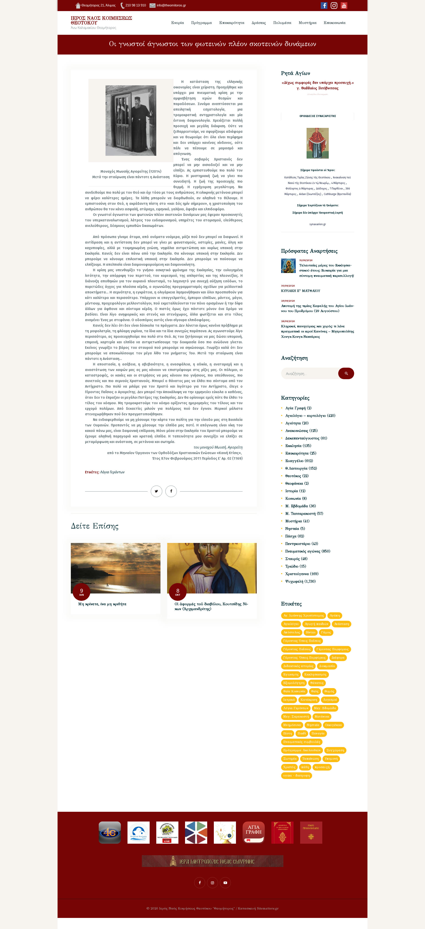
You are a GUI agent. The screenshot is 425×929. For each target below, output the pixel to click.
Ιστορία (291, 491)
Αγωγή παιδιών (316, 624)
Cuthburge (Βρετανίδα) (337, 194)
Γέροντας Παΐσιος (297, 649)
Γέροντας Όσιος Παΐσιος (302, 641)
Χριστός (289, 767)
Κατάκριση (309, 700)
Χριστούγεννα (297, 574)
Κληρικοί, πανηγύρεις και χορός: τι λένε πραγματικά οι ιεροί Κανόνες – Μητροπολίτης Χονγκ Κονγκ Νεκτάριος (317, 331)
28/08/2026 (288, 321)
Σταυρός (292, 559)
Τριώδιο (291, 566)
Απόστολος (291, 632)
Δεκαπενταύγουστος (302, 438)
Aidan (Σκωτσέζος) (310, 194)
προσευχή (322, 767)
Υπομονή (331, 759)
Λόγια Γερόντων (112, 472)
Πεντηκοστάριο (297, 544)
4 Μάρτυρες (338, 183)
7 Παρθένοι (336, 188)
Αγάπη (335, 615)
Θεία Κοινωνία (294, 691)
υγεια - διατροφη (296, 775)
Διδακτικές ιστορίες (298, 666)
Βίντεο (311, 632)
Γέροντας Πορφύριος (333, 649)
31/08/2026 (306, 260)
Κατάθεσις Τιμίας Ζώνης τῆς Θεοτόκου (307, 177)
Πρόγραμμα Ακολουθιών (302, 750)
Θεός (315, 691)
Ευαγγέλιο (294, 461)
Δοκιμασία (327, 666)
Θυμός (329, 691)
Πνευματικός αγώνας (302, 551)
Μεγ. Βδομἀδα (325, 708)
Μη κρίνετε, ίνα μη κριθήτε (102, 604)
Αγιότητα (293, 423)
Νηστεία (292, 529)
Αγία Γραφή (295, 408)
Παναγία (318, 733)
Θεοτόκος (293, 476)
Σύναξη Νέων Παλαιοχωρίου (317, 94)
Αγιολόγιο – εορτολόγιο (305, 416)
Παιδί (302, 733)
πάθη (305, 767)
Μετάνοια (322, 716)
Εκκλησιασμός (315, 674)
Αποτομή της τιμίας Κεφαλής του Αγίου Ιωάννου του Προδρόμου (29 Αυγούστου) (317, 308)
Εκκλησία (293, 446)
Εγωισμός (291, 674)
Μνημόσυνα (292, 725)
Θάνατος (317, 683)
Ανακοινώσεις (296, 431)
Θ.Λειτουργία (296, 468)
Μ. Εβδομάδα (296, 506)
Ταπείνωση (310, 759)
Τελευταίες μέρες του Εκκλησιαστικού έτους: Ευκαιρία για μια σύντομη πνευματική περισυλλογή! (326, 270)
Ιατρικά (289, 700)
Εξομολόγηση (294, 683)
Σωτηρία (290, 759)
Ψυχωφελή (294, 581)
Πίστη (287, 733)
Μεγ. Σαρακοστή (296, 716)
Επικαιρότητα (297, 453)
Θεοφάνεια (294, 483)
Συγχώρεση (335, 750)
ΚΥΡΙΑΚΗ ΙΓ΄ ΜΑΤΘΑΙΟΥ (300, 291)
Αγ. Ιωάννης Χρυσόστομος (303, 615)
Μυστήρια (293, 521)
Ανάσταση (341, 624)
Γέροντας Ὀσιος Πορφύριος (304, 658)
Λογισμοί (330, 700)
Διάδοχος (322, 188)
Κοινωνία (293, 498)
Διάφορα (338, 658)
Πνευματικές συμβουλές (301, 742)
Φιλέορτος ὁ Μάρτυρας (300, 188)
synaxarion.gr (317, 224)
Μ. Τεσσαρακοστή (300, 513)
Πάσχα (290, 536)
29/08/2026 (288, 300)
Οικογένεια (333, 725)
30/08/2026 (288, 285)
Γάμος (326, 632)
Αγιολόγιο (291, 624)
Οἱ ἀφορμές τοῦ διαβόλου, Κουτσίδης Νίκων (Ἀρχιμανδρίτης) (211, 606)
